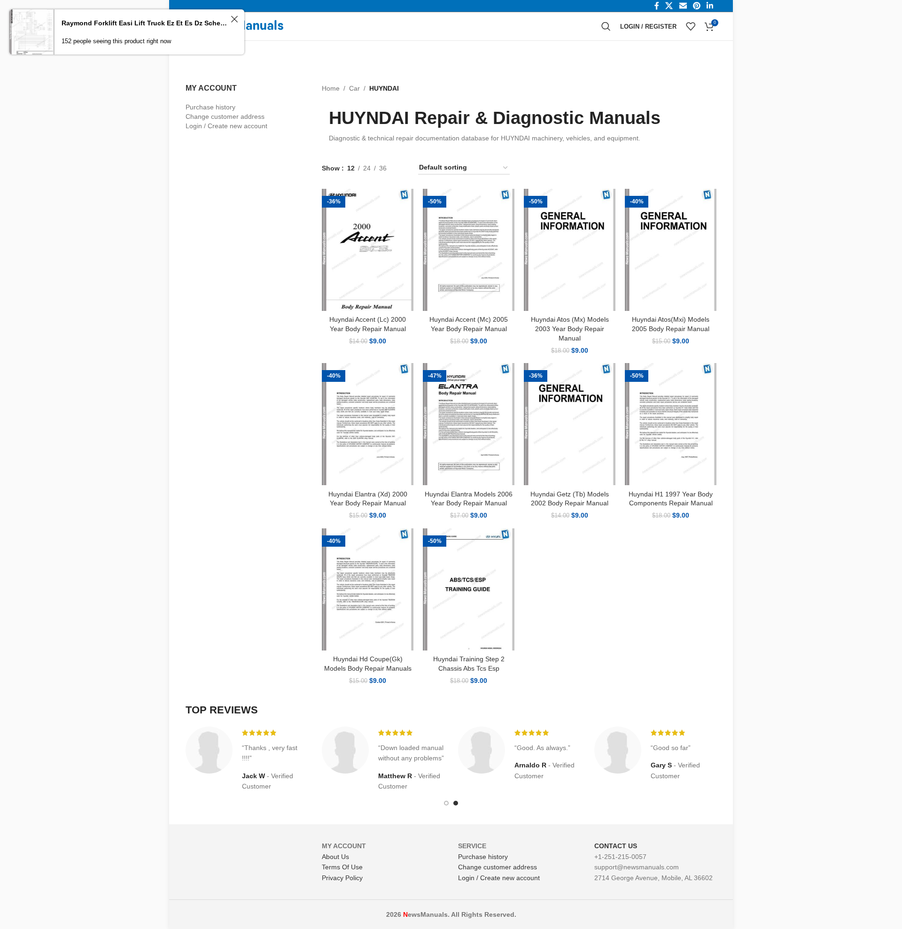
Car (354, 88)
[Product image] (367, 250)
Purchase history (210, 107)
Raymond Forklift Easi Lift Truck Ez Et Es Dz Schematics (145, 23)
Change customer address (225, 116)
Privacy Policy (342, 878)
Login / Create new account (226, 126)
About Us (335, 856)
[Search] (606, 26)
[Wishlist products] (690, 26)
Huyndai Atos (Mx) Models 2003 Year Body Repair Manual (570, 328)
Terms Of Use (342, 867)
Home (331, 88)
